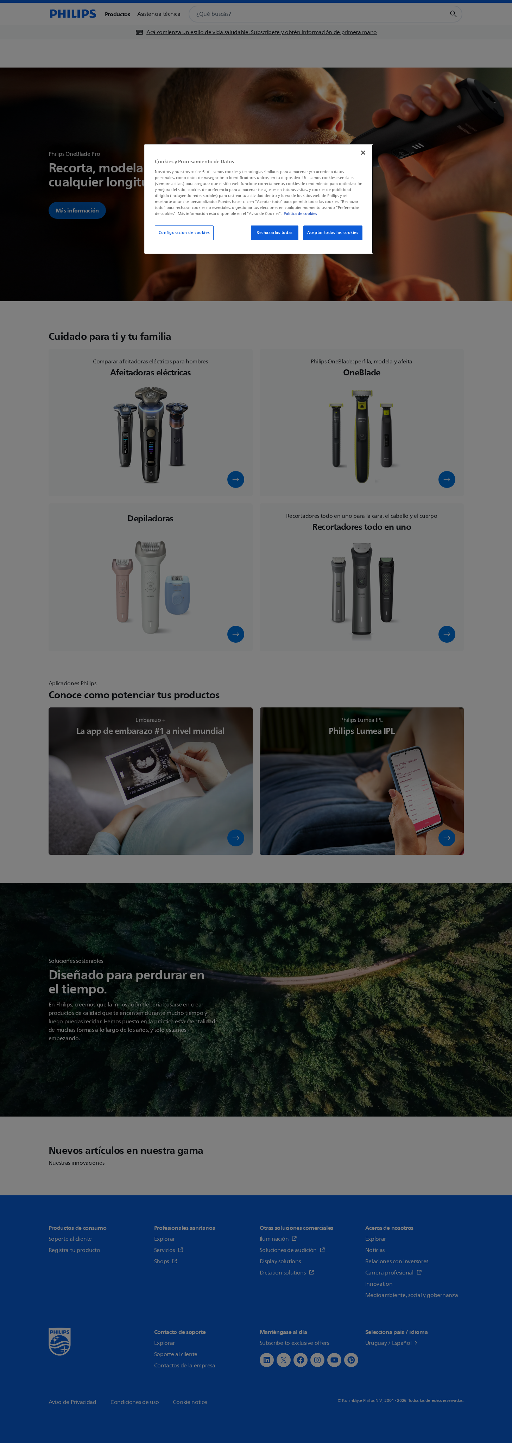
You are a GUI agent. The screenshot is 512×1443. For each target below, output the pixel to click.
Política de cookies (300, 213)
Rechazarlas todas (275, 232)
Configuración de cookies (184, 232)
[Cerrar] (363, 152)
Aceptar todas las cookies (332, 232)
